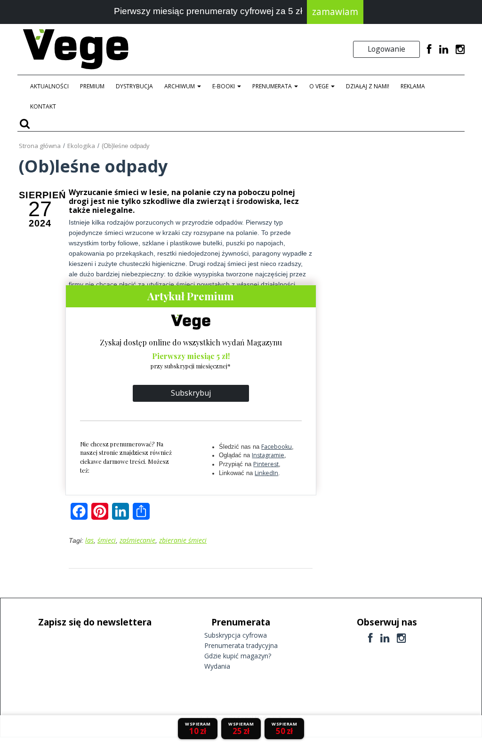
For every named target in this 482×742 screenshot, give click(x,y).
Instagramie (268, 455)
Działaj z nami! (367, 86)
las (89, 540)
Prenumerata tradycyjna (241, 645)
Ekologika (81, 145)
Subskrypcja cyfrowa (235, 635)
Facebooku (276, 447)
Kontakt (43, 106)
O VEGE (319, 86)
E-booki (224, 86)
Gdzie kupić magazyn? (237, 655)
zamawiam (335, 12)
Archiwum (180, 86)
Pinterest (266, 464)
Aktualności (49, 86)
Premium (92, 86)
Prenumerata (272, 86)
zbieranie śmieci (183, 540)
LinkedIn (266, 473)
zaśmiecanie (137, 540)
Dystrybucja (134, 86)
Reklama (413, 86)
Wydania (217, 666)
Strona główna (40, 145)
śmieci (106, 540)
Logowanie (386, 49)
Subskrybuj (191, 393)
